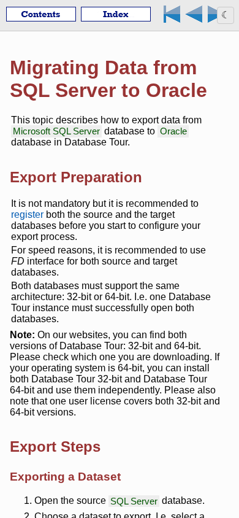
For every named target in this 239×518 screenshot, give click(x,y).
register (27, 214)
